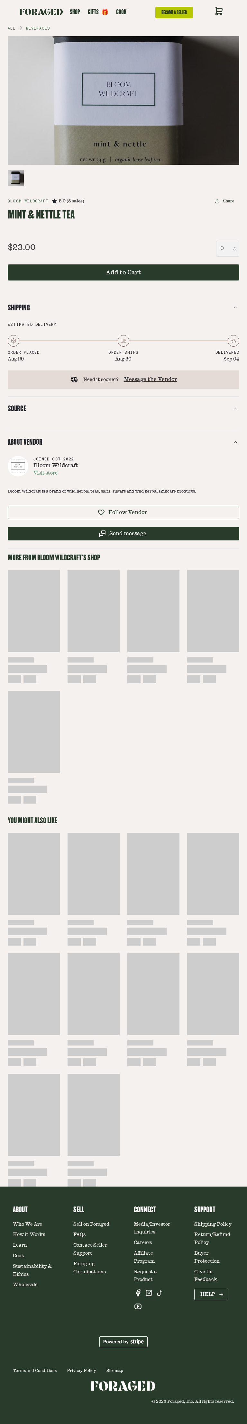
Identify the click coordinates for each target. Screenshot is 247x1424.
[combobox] (227, 249)
